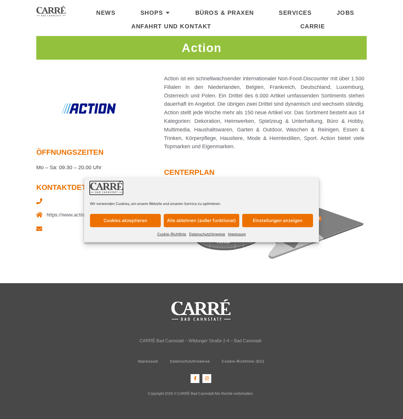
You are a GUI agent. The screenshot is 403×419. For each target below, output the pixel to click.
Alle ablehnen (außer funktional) (201, 220)
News (105, 12)
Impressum (237, 234)
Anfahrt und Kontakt (171, 26)
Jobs (345, 12)
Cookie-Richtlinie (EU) (243, 361)
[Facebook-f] (195, 378)
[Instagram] (206, 378)
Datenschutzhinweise (207, 234)
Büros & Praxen (224, 12)
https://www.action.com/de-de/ (80, 215)
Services (295, 12)
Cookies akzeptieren (125, 220)
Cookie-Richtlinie (171, 234)
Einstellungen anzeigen (277, 220)
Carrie (312, 26)
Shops (151, 12)
